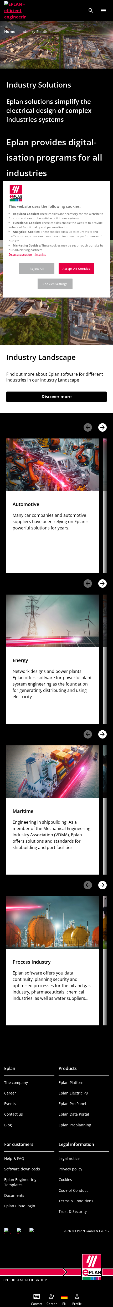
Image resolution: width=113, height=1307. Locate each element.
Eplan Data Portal (74, 1114)
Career (10, 1093)
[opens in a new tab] (7, 1231)
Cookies (65, 1179)
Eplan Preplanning (75, 1124)
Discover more (69, 396)
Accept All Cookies (76, 268)
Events (10, 1103)
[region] (56, 239)
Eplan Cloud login (19, 1205)
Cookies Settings (55, 284)
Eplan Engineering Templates (20, 1182)
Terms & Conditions (76, 1200)
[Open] (103, 10)
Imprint (40, 254)
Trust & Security (73, 1211)
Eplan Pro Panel (72, 1103)
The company (16, 1082)
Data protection (20, 254)
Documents (14, 1195)
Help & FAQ (14, 1158)
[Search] (91, 10)
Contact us (13, 1114)
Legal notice (69, 1158)
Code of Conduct (73, 1190)
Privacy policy (70, 1168)
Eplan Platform (72, 1082)
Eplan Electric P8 (73, 1093)
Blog (8, 1124)
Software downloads (22, 1168)
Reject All (37, 268)
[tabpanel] (52, 505)
